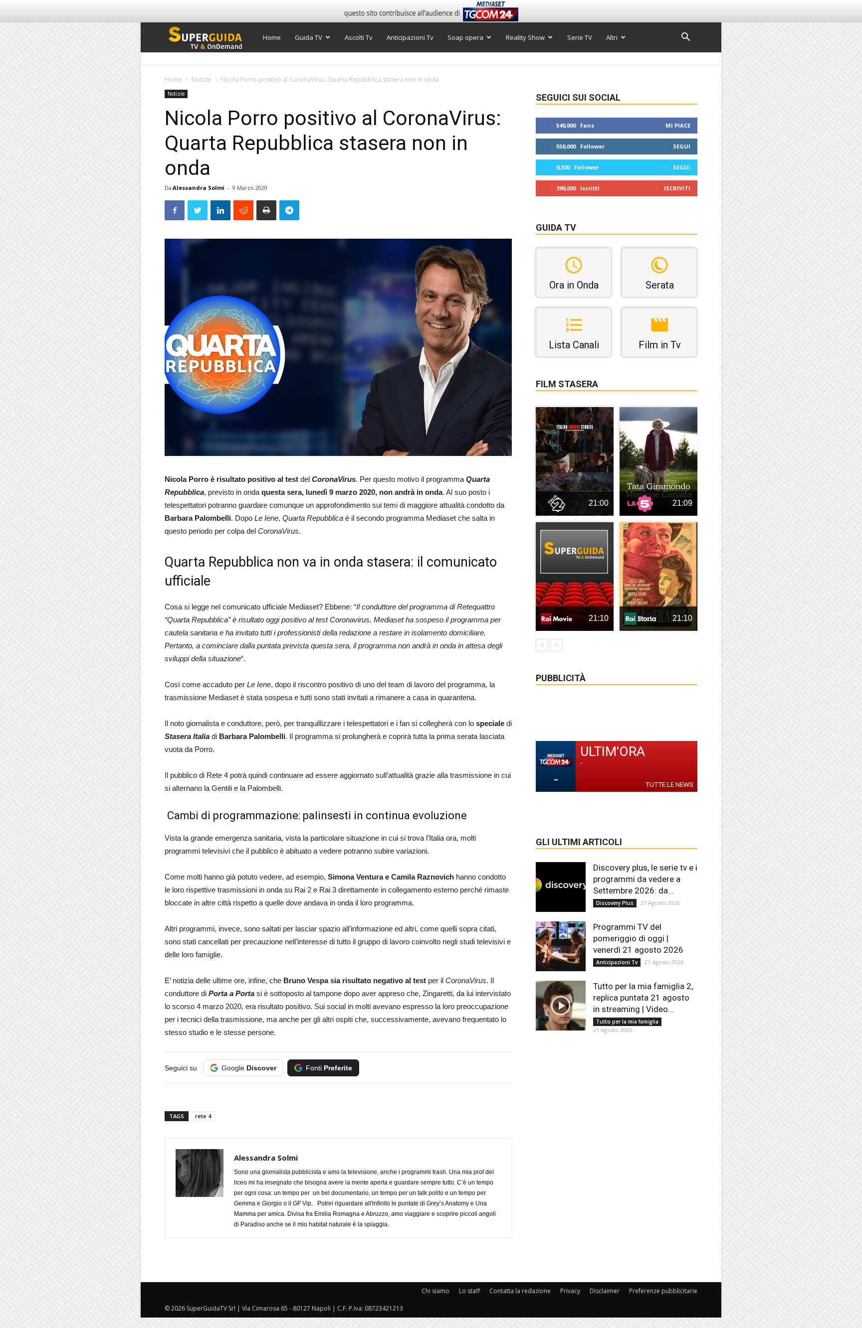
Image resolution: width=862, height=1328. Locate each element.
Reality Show (525, 37)
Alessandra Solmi (198, 187)
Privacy (570, 1291)
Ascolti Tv (359, 37)
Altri (612, 37)
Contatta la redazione (520, 1291)
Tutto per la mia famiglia (627, 1021)
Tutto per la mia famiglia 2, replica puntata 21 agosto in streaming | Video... (643, 997)
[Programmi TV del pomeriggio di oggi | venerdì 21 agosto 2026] (561, 946)
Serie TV (579, 37)
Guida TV (308, 37)
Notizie (202, 79)
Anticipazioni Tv (410, 37)
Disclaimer (605, 1291)
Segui (681, 146)
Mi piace (677, 125)
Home (272, 37)
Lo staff (469, 1291)
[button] (685, 38)
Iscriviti (677, 188)
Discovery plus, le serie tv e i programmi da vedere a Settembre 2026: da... (645, 879)
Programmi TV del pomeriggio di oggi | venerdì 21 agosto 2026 (638, 938)
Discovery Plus (615, 902)
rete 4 (203, 1116)
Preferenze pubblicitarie (663, 1291)
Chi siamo (435, 1291)
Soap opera (465, 37)
